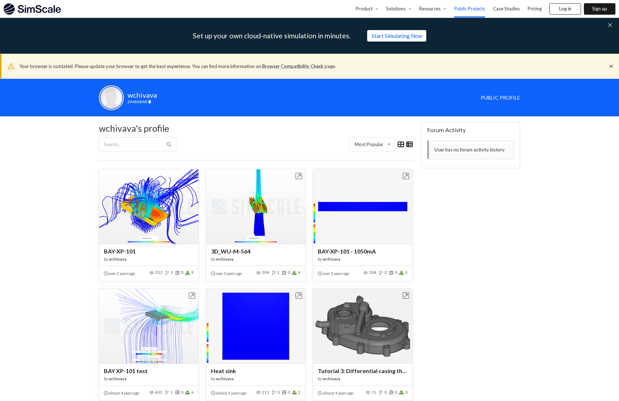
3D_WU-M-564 (230, 251)
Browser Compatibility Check (292, 66)
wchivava (117, 259)
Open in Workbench (192, 176)
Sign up (599, 8)
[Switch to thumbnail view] (401, 144)
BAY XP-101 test (126, 370)
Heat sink (223, 370)
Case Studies (506, 8)
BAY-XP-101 (120, 251)
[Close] (611, 66)
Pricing (535, 8)
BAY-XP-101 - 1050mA (347, 251)
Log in (565, 8)
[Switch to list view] (409, 144)
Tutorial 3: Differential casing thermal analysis (363, 370)
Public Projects (469, 8)
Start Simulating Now (396, 36)
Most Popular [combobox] (369, 144)
